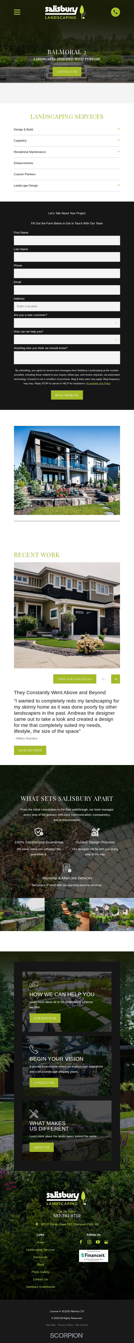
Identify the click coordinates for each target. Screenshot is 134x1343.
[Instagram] (89, 1242)
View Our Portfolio (74, 679)
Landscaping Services (40, 1249)
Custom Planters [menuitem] (25, 174)
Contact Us (67, 72)
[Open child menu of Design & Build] (118, 129)
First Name (21, 232)
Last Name (21, 249)
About (40, 1264)
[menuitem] (51, 1325)
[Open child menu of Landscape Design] (118, 185)
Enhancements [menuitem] (23, 163)
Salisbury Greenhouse (40, 1286)
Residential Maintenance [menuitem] (30, 152)
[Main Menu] (17, 12)
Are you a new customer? (30, 315)
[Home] (65, 12)
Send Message (67, 395)
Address (19, 298)
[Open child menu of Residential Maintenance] (118, 152)
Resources (40, 1257)
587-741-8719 (67, 1216)
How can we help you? (28, 331)
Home (40, 1242)
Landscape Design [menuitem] (26, 185)
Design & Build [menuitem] (23, 129)
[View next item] (115, 679)
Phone (18, 265)
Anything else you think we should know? (40, 348)
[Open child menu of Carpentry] (118, 140)
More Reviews (30, 750)
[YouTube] (98, 1242)
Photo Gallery (40, 1272)
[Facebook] (81, 1242)
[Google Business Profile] (106, 1242)
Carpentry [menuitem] (20, 140)
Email (17, 282)
